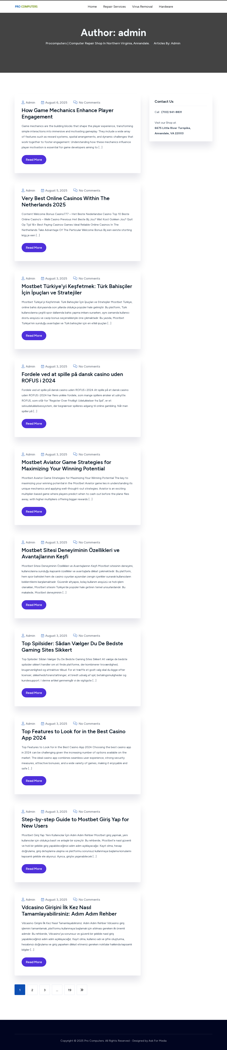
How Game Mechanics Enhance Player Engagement (68, 113)
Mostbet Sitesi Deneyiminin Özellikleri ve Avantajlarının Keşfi (71, 553)
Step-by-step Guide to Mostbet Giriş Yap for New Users (75, 822)
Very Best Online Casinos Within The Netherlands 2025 (66, 201)
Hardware (166, 7)
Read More (34, 160)
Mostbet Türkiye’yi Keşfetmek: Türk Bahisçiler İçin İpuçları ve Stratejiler (77, 289)
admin (30, 102)
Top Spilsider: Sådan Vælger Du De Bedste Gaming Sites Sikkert (72, 646)
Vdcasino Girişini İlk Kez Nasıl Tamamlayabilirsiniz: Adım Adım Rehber (69, 910)
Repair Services (114, 7)
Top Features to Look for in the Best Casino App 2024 (73, 734)
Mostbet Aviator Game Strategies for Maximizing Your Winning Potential (66, 465)
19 (69, 990)
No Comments (89, 102)
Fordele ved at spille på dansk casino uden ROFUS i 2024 (72, 377)
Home (92, 7)
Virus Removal (142, 7)
